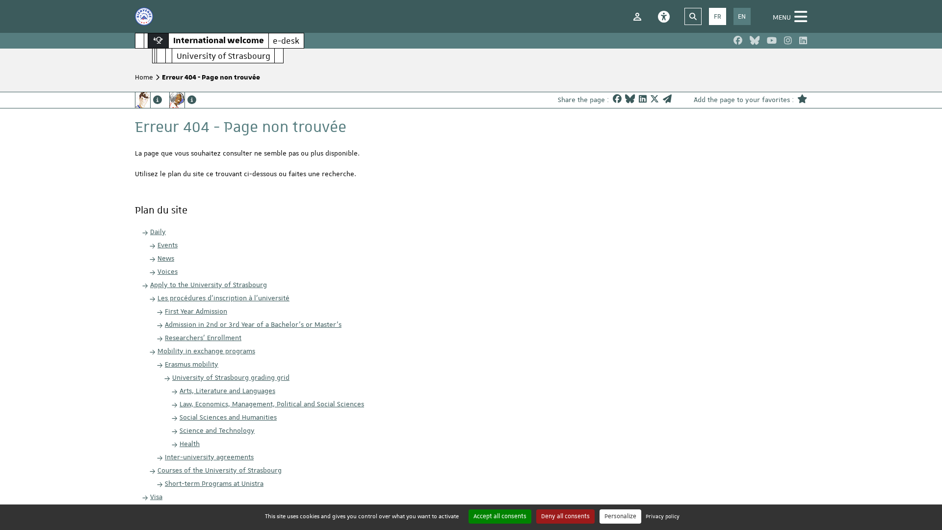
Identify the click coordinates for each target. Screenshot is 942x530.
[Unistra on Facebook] (737, 40)
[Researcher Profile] (182, 100)
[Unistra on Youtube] (772, 40)
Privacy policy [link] (663, 516)
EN (742, 16)
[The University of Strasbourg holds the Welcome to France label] (144, 16)
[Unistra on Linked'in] (803, 40)
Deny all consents (565, 516)
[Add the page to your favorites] (802, 100)
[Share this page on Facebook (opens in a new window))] (617, 100)
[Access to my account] (637, 17)
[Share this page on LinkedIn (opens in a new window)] (643, 100)
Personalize (620, 516)
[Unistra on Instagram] (788, 40)
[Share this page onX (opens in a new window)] (654, 100)
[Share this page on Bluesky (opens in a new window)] (630, 100)
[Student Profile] (148, 100)
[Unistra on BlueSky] (754, 40)
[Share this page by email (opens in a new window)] (667, 100)
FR (717, 16)
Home (144, 77)
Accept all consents (499, 516)
